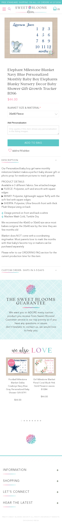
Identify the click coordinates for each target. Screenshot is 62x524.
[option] (31, 39)
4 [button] (29, 420)
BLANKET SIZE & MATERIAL (24, 108)
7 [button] (37, 420)
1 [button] (21, 420)
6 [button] (35, 420)
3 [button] (27, 420)
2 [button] (24, 420)
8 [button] (40, 420)
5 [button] (32, 420)
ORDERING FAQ (31, 253)
